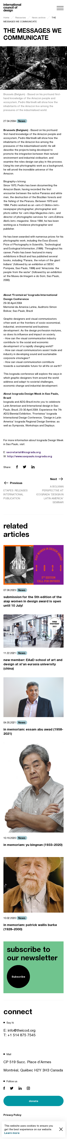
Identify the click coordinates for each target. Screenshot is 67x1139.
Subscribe (18, 976)
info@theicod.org (21, 1030)
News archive (39, 17)
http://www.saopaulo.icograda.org (29, 456)
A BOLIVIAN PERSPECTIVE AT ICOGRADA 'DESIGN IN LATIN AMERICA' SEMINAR (50, 494)
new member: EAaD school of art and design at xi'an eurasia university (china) (32, 664)
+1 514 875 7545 (22, 1035)
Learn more (12, 1132)
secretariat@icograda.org (23, 452)
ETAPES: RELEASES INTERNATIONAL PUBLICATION (15, 494)
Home (6, 17)
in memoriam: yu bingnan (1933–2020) (33, 845)
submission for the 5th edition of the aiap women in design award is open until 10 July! (32, 601)
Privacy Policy (12, 1114)
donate (33, 1100)
